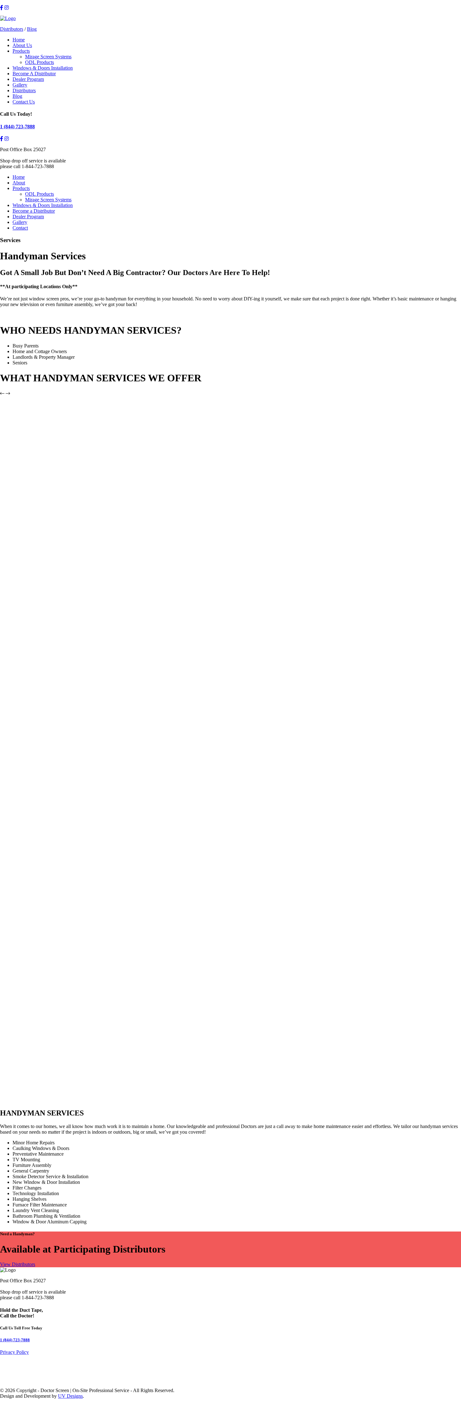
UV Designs (70, 1396)
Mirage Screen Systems (48, 56)
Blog (32, 29)
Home (19, 39)
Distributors (11, 29)
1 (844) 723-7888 (17, 126)
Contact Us (24, 101)
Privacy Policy (14, 1352)
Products (21, 51)
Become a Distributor (34, 211)
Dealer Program (28, 79)
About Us (22, 45)
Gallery (20, 84)
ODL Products (39, 62)
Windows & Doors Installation (43, 68)
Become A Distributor (34, 73)
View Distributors (17, 1264)
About (19, 182)
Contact (20, 227)
